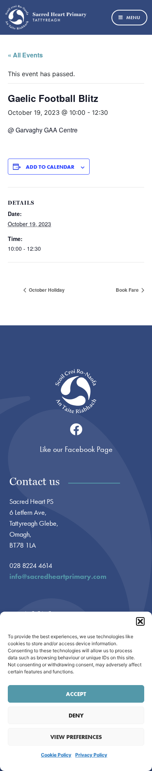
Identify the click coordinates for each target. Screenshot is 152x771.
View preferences (76, 737)
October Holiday (46, 289)
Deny (76, 715)
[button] (140, 621)
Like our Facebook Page (76, 449)
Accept (76, 694)
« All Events (25, 54)
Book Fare (128, 289)
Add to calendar (50, 166)
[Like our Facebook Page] (76, 429)
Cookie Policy (56, 755)
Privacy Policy (91, 755)
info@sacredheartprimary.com (57, 576)
